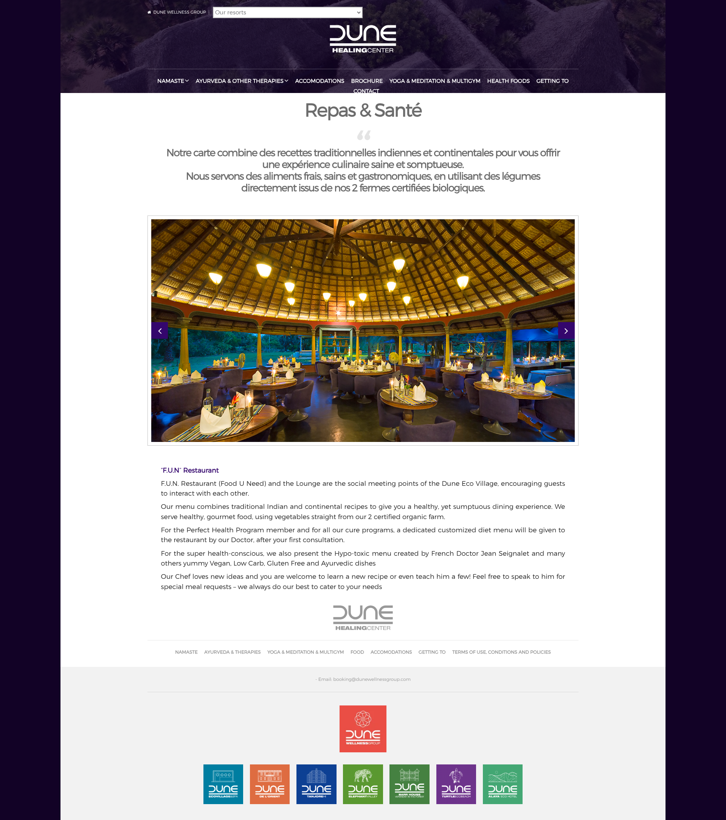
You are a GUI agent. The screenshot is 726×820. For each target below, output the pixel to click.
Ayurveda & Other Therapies (240, 81)
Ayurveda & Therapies (232, 652)
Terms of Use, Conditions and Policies (501, 652)
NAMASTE (170, 81)
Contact (366, 91)
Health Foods (508, 81)
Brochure (367, 81)
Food (357, 652)
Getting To (553, 81)
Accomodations (319, 81)
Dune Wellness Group (180, 12)
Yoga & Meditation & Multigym (435, 81)
